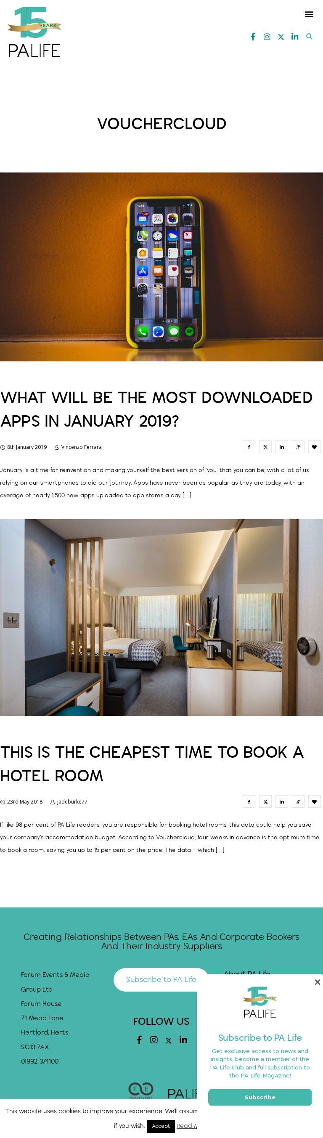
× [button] (317, 982)
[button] (309, 14)
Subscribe (260, 1097)
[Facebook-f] (253, 36)
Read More (193, 1126)
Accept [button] (161, 1126)
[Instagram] (267, 36)
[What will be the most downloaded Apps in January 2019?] (249, 446)
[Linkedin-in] (295, 36)
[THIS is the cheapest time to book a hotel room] (249, 801)
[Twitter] (281, 37)
